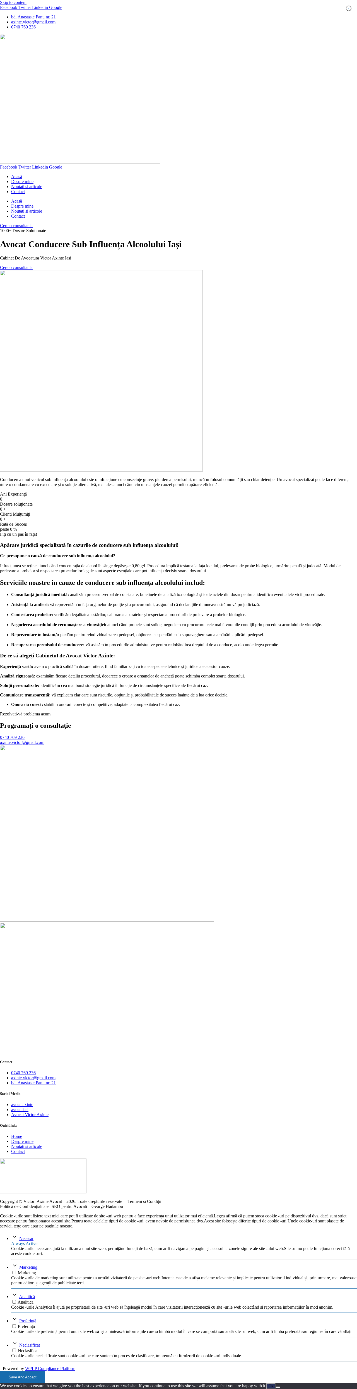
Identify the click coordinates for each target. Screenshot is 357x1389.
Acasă (16, 176)
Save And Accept (23, 1377)
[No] (278, 1387)
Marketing (28, 1267)
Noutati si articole (26, 186)
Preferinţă (27, 1320)
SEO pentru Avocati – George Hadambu (87, 1206)
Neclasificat (29, 1345)
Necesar (26, 1238)
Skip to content (13, 2)
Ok (271, 1386)
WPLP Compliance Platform (50, 1368)
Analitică (27, 1296)
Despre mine (22, 181)
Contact (18, 191)
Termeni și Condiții (144, 1201)
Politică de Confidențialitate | (26, 1206)
